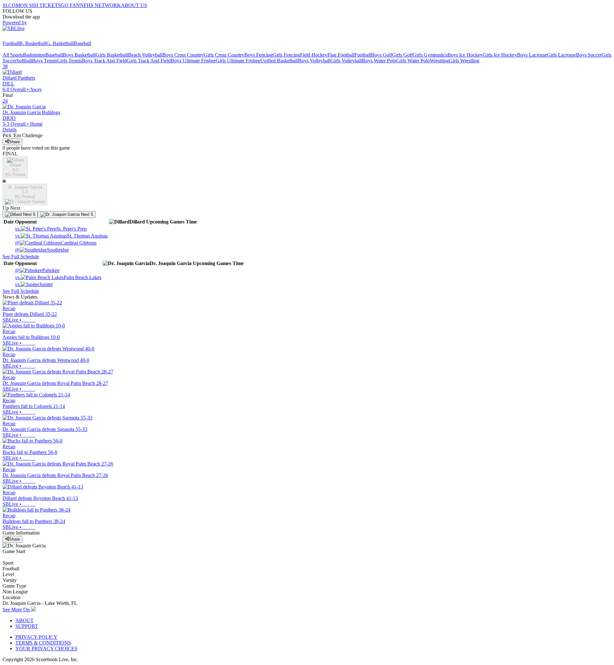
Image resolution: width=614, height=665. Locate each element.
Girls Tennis (69, 60)
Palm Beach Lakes (58, 277)
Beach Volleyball (145, 55)
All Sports (13, 55)
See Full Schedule (21, 256)
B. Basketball (32, 43)
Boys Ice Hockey (465, 55)
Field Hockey (313, 55)
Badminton (34, 55)
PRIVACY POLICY (36, 637)
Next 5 (28, 214)
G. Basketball (60, 43)
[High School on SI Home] (27, 37)
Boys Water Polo (379, 60)
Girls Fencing (286, 55)
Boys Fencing (258, 55)
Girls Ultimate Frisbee (238, 60)
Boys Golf (381, 55)
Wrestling (439, 60)
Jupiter (34, 284)
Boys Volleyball (314, 60)
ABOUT (24, 620)
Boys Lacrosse (532, 55)
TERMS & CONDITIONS (43, 642)
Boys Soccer (589, 55)
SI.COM (11, 5)
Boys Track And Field (104, 60)
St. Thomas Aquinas (61, 236)
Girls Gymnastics (430, 55)
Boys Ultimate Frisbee (193, 60)
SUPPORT (26, 626)
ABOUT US (134, 5)
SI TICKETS (47, 5)
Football (11, 43)
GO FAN (70, 5)
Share (14, 141)
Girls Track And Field (149, 60)
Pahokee (37, 270)
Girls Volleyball (346, 60)
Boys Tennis (44, 60)
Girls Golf (402, 55)
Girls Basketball (112, 55)
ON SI (27, 5)
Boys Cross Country (183, 55)
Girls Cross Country (224, 55)
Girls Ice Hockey (500, 55)
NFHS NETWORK (100, 5)
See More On (17, 609)
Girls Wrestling (464, 60)
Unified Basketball (279, 60)
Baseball (82, 43)
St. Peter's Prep (51, 228)
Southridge (42, 250)
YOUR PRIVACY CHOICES (46, 648)
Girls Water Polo (413, 60)
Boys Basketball (79, 55)
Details (10, 129)
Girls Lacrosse (561, 55)
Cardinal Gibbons (56, 243)
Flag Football (340, 55)
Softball (24, 60)
